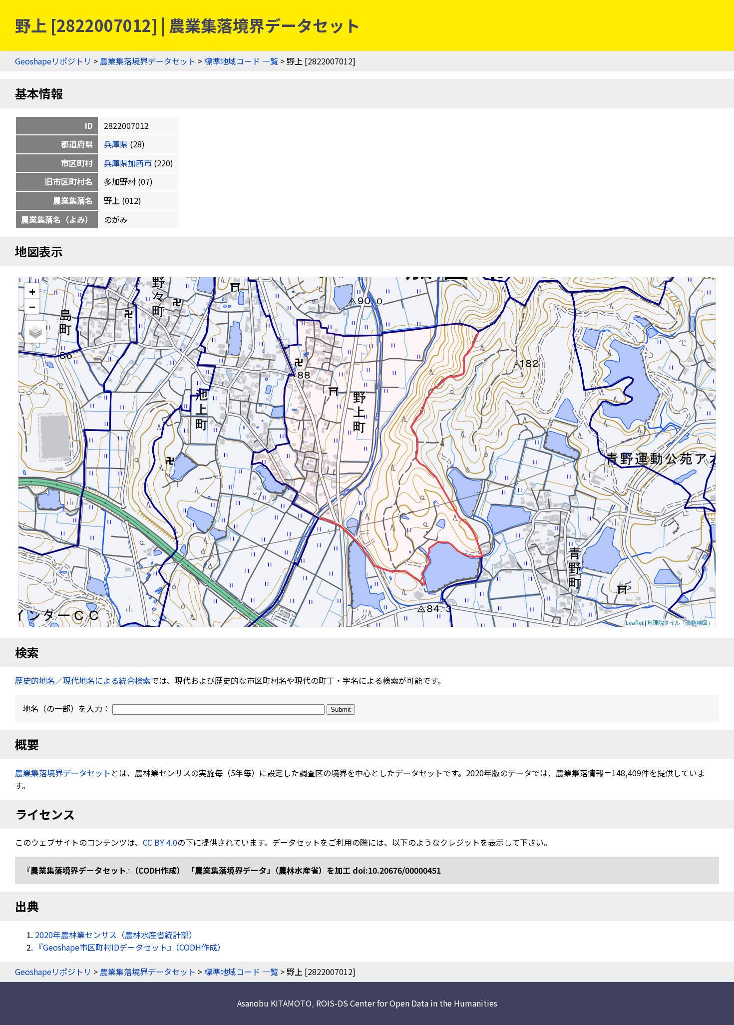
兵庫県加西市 (128, 163)
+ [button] (32, 291)
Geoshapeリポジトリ (53, 61)
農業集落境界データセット (148, 61)
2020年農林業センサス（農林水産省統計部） (116, 935)
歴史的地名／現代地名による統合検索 (83, 680)
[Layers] (35, 332)
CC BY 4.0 (160, 842)
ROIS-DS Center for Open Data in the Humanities (406, 1003)
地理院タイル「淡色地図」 (680, 622)
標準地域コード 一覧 (241, 61)
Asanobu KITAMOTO (274, 1003)
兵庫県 (116, 144)
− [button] (32, 306)
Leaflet (635, 622)
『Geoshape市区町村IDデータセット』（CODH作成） (130, 947)
